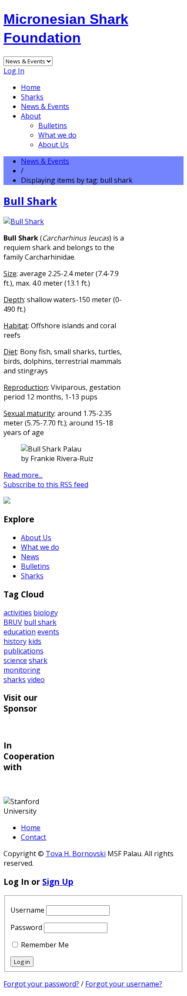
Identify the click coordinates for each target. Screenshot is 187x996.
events (48, 632)
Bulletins (52, 125)
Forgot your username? (123, 984)
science (15, 660)
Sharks (32, 97)
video (36, 679)
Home (30, 87)
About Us (53, 144)
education (19, 632)
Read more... (23, 475)
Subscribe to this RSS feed (45, 484)
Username (27, 910)
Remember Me (45, 945)
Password (26, 927)
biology (45, 612)
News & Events (45, 106)
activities (17, 612)
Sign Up (57, 881)
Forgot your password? (41, 984)
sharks (14, 679)
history (15, 641)
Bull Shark (30, 201)
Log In (13, 71)
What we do (57, 135)
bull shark (40, 622)
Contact (33, 837)
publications (23, 651)
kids (34, 641)
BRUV (12, 622)
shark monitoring (25, 665)
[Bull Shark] (23, 221)
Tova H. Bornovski (76, 853)
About (31, 116)
